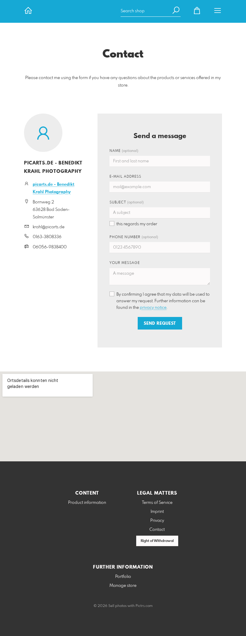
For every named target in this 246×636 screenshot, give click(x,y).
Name (124, 151)
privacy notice (153, 308)
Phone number (134, 237)
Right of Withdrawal (157, 541)
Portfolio (123, 577)
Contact (157, 530)
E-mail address (125, 177)
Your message (125, 263)
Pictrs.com (144, 606)
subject (127, 202)
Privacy (157, 521)
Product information (87, 503)
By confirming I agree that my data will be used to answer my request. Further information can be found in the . (163, 301)
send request (160, 323)
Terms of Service (157, 503)
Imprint (157, 512)
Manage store (123, 586)
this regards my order (136, 224)
